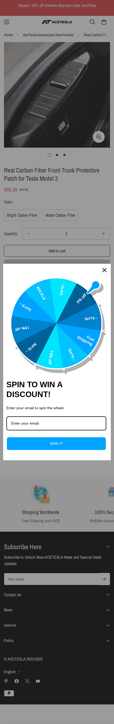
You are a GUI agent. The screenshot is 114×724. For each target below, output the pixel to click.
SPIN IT (56, 443)
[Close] (104, 270)
